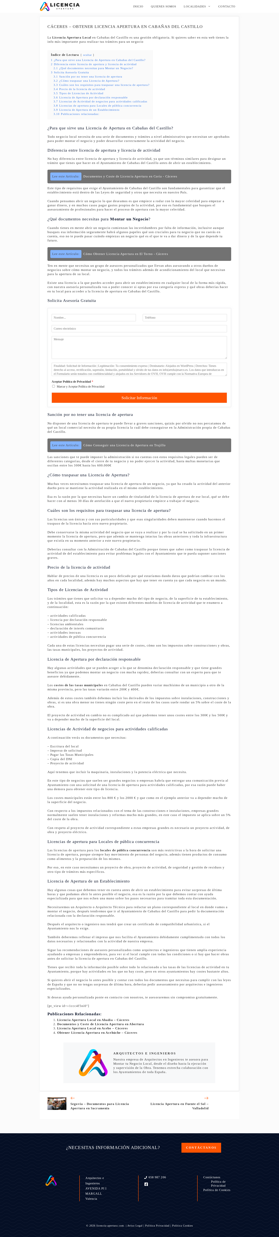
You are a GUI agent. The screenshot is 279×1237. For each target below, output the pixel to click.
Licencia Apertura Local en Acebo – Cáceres (92, 1028)
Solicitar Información (139, 397)
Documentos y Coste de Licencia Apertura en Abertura (100, 1024)
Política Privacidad (157, 1225)
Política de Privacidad (218, 1183)
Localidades (195, 6)
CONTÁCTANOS (201, 1147)
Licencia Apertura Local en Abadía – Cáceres (93, 1020)
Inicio (138, 6)
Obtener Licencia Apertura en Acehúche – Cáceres (97, 1032)
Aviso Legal (135, 1225)
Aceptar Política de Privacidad (72, 381)
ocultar (87, 55)
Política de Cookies (216, 1190)
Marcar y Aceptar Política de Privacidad (80, 386)
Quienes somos (163, 6)
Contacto (226, 6)
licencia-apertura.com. (110, 1225)
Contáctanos (211, 1177)
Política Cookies (182, 1225)
